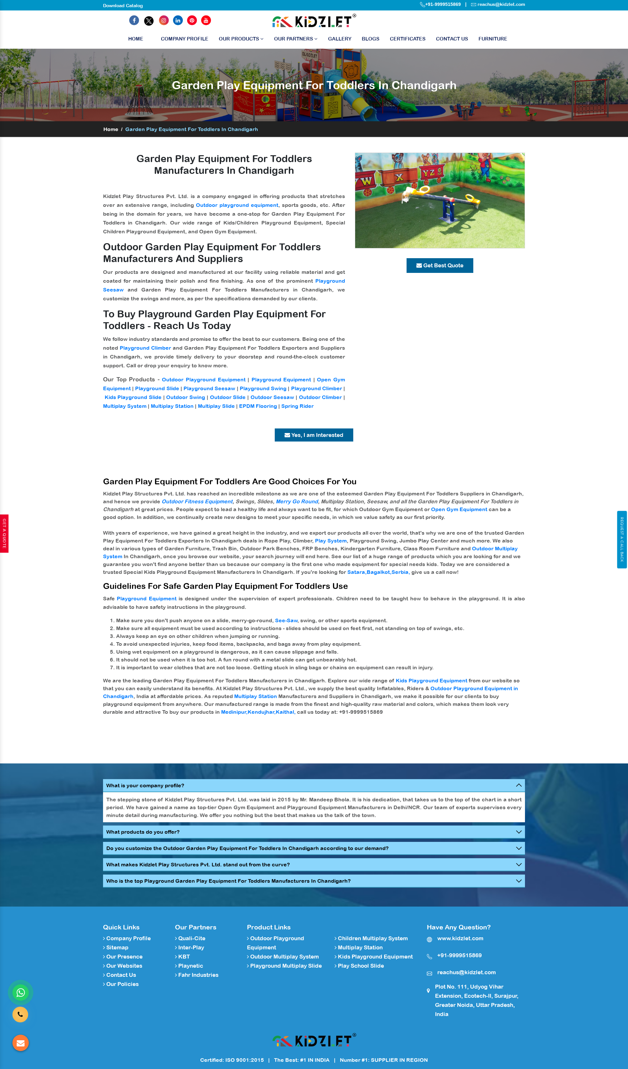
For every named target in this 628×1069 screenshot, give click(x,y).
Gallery (339, 39)
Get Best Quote (442, 265)
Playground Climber (145, 348)
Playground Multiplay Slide (285, 965)
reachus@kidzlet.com (501, 4)
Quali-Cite (191, 938)
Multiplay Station (172, 406)
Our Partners (294, 39)
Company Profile (184, 39)
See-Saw (286, 620)
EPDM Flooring (258, 406)
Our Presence (124, 956)
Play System (331, 540)
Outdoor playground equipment (237, 205)
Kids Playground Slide (133, 397)
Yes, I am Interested (316, 435)
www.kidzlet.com (460, 938)
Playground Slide (157, 388)
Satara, (357, 572)
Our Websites (123, 965)
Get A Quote (4, 534)
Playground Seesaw (209, 388)
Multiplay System (125, 406)
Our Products (239, 39)
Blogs (370, 39)
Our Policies (122, 984)
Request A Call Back (621, 539)
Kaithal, (286, 712)
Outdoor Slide (228, 397)
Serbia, (401, 572)
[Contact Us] (20, 1015)
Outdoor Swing (185, 397)
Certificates (408, 39)
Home (135, 39)
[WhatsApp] (20, 992)
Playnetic (190, 965)
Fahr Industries (197, 975)
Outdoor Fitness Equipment (197, 501)
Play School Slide (360, 965)
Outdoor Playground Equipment (203, 379)
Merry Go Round (297, 501)
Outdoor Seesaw (272, 397)
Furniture (493, 39)
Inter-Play (190, 947)
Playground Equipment (281, 379)
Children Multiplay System (372, 938)
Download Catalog (123, 5)
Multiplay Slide (216, 406)
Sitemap (117, 947)
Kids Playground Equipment (431, 680)
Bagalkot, (379, 572)
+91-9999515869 (443, 4)
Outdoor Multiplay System (284, 956)
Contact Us (452, 39)
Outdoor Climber (320, 397)
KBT (183, 956)
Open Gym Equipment (459, 509)
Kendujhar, (262, 712)
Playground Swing (263, 388)
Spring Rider (297, 406)
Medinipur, (234, 712)
